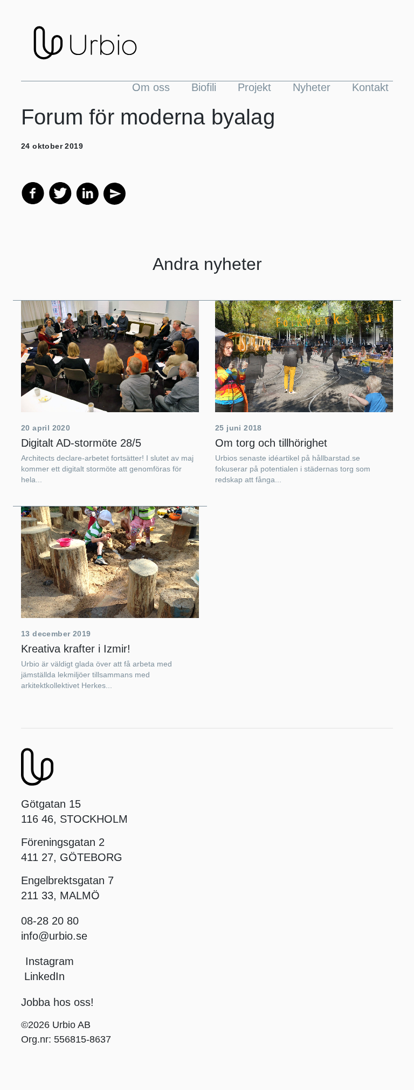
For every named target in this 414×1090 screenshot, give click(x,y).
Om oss (151, 87)
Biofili (203, 87)
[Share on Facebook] (33, 192)
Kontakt (370, 87)
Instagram (49, 961)
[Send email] (114, 192)
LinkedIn (43, 976)
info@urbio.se (54, 936)
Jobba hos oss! (57, 1002)
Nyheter (311, 87)
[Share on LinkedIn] (87, 192)
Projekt (254, 87)
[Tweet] (60, 192)
